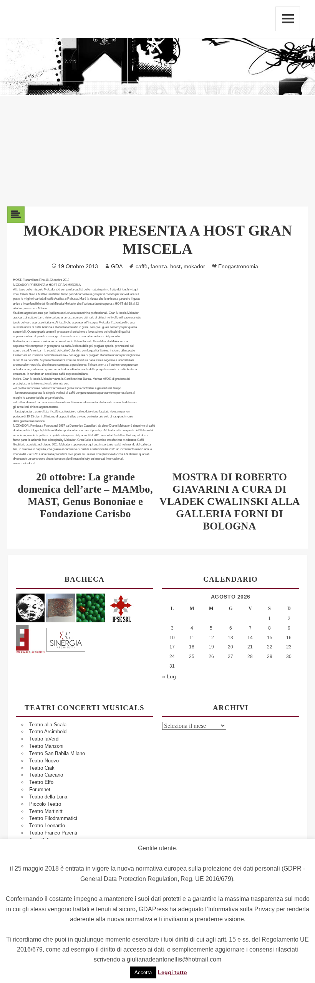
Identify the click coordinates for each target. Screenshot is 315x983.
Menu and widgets (287, 19)
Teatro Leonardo (47, 825)
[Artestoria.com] (60, 607)
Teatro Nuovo (44, 761)
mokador (194, 266)
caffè (142, 266)
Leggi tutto (172, 972)
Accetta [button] (143, 972)
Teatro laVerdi (44, 739)
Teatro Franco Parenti (53, 833)
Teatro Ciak (42, 768)
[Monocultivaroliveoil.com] (90, 607)
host (175, 266)
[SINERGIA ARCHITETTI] (65, 638)
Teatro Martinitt (46, 811)
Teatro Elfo (41, 782)
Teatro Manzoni (46, 746)
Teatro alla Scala (47, 724)
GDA (117, 266)
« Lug (169, 676)
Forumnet (39, 789)
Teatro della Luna (48, 797)
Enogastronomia (238, 266)
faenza (159, 266)
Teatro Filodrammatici (53, 818)
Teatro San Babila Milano (57, 753)
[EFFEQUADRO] (30, 638)
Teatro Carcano (46, 775)
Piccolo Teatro (45, 804)
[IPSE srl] (121, 607)
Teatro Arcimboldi (48, 731)
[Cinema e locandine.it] (30, 607)
